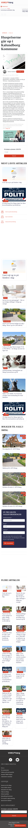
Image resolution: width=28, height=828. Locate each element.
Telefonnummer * (7, 517)
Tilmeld (14, 156)
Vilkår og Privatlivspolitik (7, 772)
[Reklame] (14, 136)
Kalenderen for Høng (6, 789)
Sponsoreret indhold (6, 800)
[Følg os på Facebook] (10, 759)
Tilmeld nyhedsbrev (20, 825)
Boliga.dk (8, 128)
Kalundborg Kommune (7, 796)
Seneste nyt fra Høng (6, 785)
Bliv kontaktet (8, 543)
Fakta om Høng (5, 792)
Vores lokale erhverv (6, 787)
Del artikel (19, 71)
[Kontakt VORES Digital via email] (17, 759)
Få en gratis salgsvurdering (8, 798)
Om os (2, 768)
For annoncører (5, 770)
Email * (5, 523)
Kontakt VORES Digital (6, 774)
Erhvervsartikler (5, 794)
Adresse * (5, 530)
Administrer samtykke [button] (6, 776)
